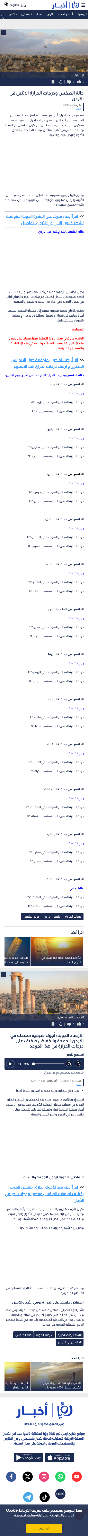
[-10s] (69, 1063)
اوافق (44, 1528)
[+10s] (78, 1063)
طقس (13, 14)
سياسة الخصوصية (25, 1515)
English (14, 5)
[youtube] (77, 1477)
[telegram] (28, 1497)
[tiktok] (44, 1497)
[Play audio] (10, 1064)
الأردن (50, 14)
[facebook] (11, 1477)
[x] (28, 1477)
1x (19, 1064)
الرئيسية (82, 14)
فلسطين (26, 14)
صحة (39, 14)
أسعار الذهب (65, 14)
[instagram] (44, 1477)
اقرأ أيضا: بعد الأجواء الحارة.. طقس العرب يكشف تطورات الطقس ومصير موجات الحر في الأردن (44, 1193)
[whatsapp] (60, 1477)
